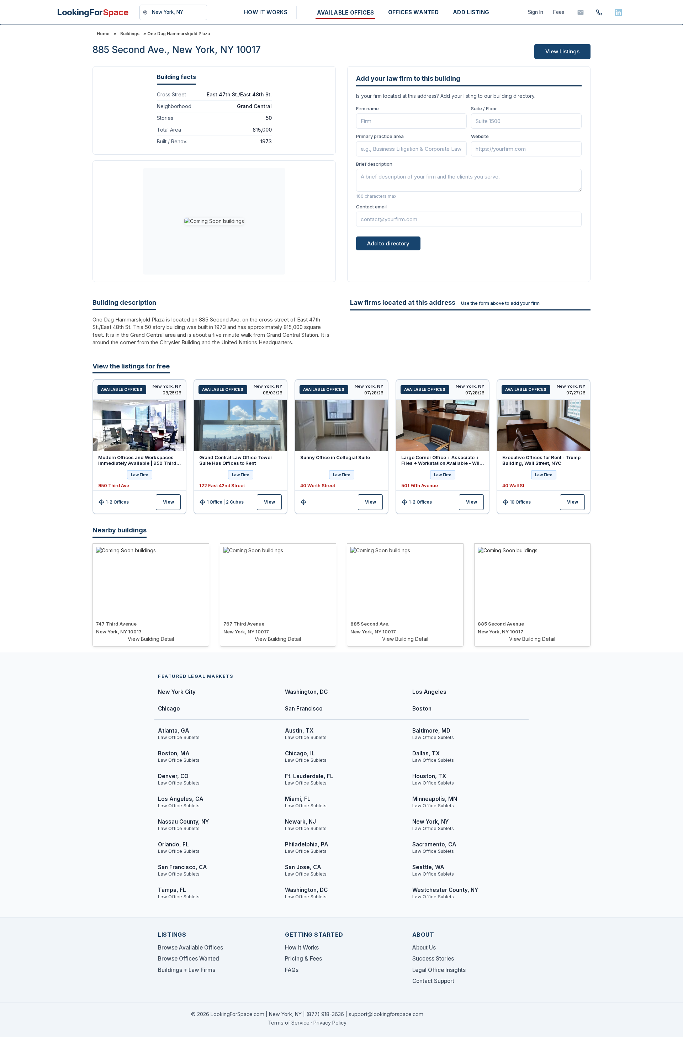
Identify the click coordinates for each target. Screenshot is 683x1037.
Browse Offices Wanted (188, 958)
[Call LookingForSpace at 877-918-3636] (599, 12)
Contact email (371, 206)
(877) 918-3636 (325, 1014)
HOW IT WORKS (266, 12)
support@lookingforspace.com (386, 1014)
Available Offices (122, 389)
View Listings (562, 51)
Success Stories (433, 958)
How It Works (302, 947)
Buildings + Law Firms (186, 970)
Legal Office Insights (439, 970)
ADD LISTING (471, 12)
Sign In (535, 12)
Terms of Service (288, 1023)
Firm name (367, 108)
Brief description (374, 164)
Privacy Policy (329, 1023)
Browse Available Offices (190, 947)
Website (480, 136)
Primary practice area (380, 136)
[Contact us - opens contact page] (580, 12)
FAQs (291, 970)
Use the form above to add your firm (500, 303)
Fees (558, 12)
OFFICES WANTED (413, 12)
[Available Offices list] (139, 425)
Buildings (129, 33)
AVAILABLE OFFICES (345, 12)
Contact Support (433, 981)
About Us (424, 947)
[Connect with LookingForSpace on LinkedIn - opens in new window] (618, 12)
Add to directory (388, 243)
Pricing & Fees (303, 958)
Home (103, 33)
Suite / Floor (484, 108)
